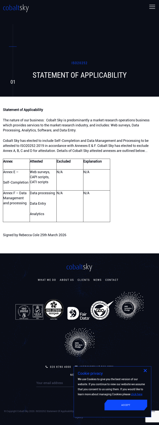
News (97, 279)
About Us (67, 279)
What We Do (47, 279)
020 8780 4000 (60, 366)
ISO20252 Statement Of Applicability (55, 411)
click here (136, 394)
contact (111, 279)
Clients (84, 279)
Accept (125, 405)
